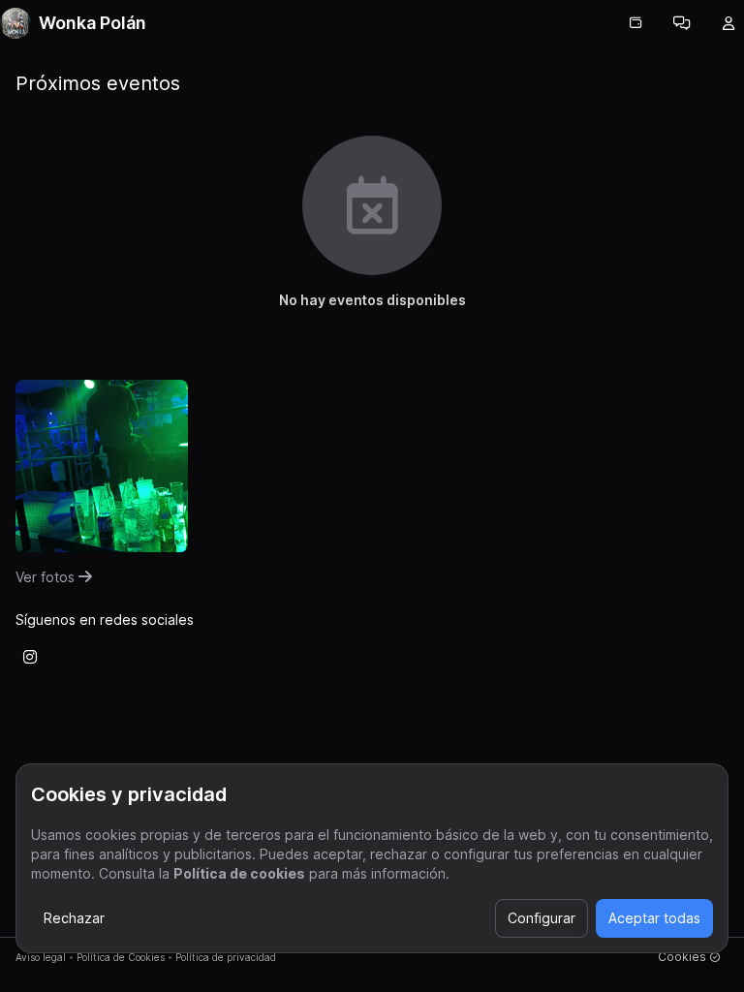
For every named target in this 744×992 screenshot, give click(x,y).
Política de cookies (239, 873)
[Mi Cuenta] (728, 23)
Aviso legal (41, 957)
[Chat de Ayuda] (682, 23)
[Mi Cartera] (635, 23)
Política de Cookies (121, 957)
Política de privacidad (225, 957)
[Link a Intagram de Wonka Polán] (30, 656)
